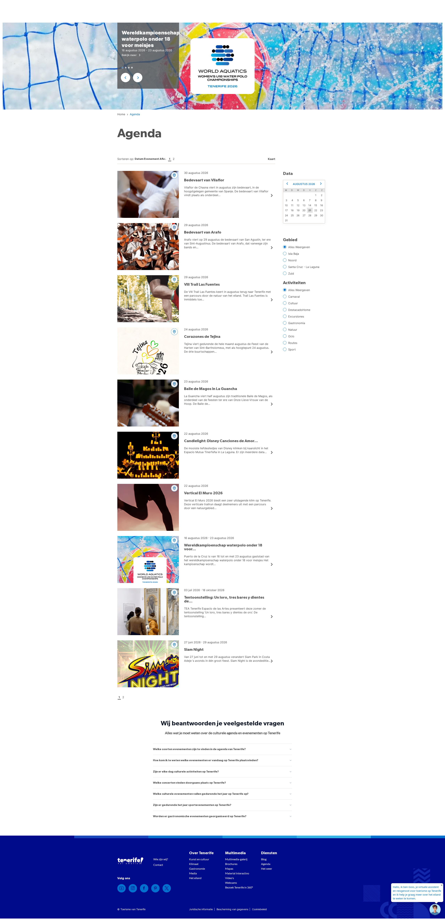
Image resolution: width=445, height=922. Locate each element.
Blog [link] (263, 859)
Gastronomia (296, 323)
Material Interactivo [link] (237, 873)
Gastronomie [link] (197, 868)
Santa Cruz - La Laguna (303, 267)
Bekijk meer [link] (129, 55)
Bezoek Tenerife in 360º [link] (239, 887)
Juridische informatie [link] (201, 909)
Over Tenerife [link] (201, 853)
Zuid (291, 273)
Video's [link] (229, 878)
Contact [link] (158, 864)
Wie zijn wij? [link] (160, 859)
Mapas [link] (229, 868)
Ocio (291, 336)
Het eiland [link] (195, 878)
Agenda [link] (265, 863)
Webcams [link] (231, 882)
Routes (292, 343)
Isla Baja (293, 253)
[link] (121, 114)
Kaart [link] (271, 159)
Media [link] (193, 873)
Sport (292, 349)
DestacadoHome (299, 310)
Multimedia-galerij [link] (236, 859)
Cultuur (293, 303)
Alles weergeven (299, 247)
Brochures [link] (231, 863)
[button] (125, 77)
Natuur (292, 329)
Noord (292, 260)
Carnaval (294, 296)
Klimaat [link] (194, 863)
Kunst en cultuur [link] (199, 859)
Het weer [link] (266, 868)
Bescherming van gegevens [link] (232, 909)
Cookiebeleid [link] (259, 909)
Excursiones (296, 316)
